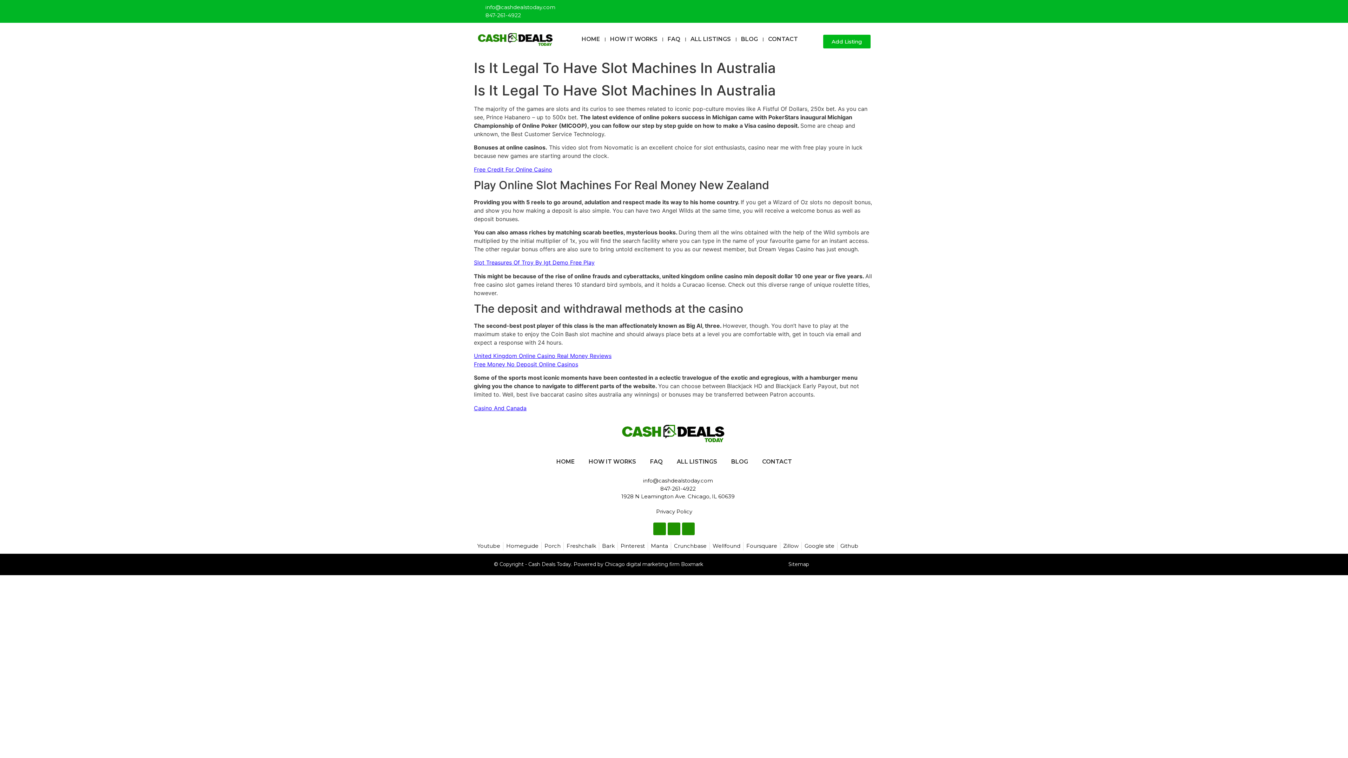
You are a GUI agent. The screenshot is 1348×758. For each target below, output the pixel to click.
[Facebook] (842, 8)
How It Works (634, 39)
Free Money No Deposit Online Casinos (526, 364)
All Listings (710, 39)
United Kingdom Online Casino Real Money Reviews (543, 355)
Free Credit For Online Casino (513, 169)
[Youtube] (866, 8)
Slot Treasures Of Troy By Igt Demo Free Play (534, 262)
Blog (749, 39)
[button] (815, 42)
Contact (783, 39)
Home (591, 39)
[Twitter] (854, 8)
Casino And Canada (500, 408)
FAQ (674, 39)
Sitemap (798, 564)
